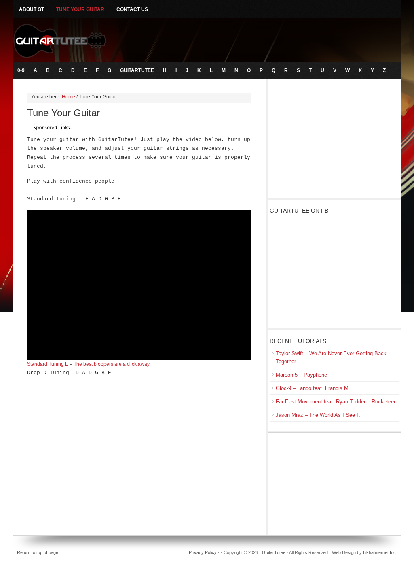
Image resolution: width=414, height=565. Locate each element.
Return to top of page (37, 552)
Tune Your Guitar (80, 9)
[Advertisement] (334, 139)
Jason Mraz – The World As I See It (318, 415)
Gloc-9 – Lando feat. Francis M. (313, 388)
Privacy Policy (203, 552)
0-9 (21, 70)
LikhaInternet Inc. (380, 552)
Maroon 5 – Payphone (301, 375)
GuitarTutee (207, 40)
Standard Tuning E (47, 364)
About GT (31, 9)
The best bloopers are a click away (112, 364)
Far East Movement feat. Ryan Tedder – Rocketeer (335, 402)
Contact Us (132, 9)
